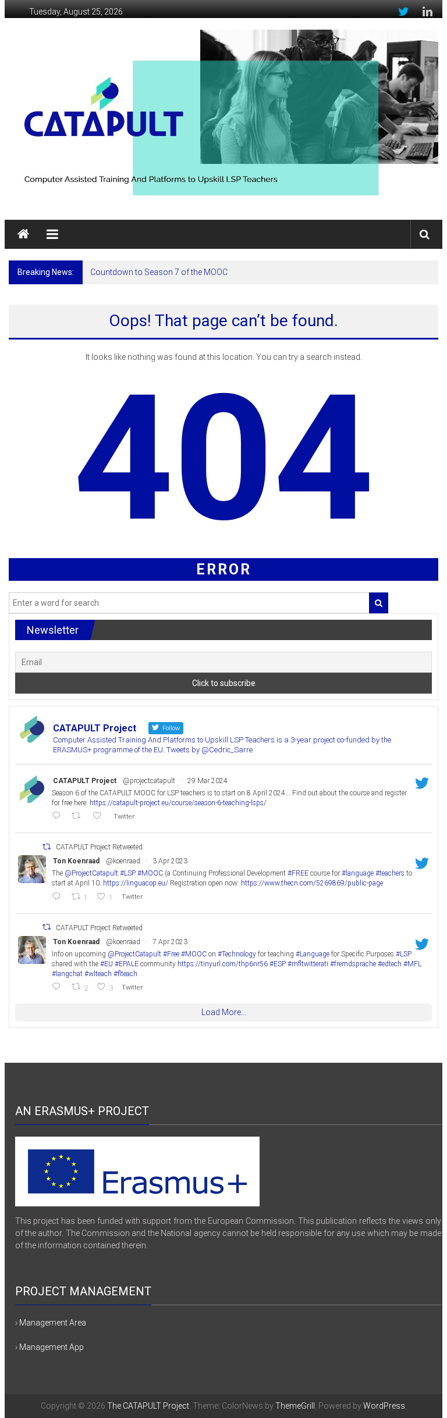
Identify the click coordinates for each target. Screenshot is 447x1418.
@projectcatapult (149, 781)
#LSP (128, 873)
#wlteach (98, 974)
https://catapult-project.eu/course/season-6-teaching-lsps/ (178, 803)
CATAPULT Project (84, 781)
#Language (312, 954)
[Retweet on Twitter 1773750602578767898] (79, 816)
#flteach (125, 974)
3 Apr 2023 (169, 861)
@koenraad (123, 861)
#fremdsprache (353, 964)
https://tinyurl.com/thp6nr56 (223, 964)
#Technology (237, 954)
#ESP (277, 964)
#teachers (390, 873)
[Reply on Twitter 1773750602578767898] (58, 816)
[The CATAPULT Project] (23, 234)
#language (358, 873)
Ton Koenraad (76, 861)
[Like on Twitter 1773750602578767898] (100, 816)
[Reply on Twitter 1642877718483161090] (58, 897)
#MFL (412, 964)
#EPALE (127, 964)
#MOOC (150, 873)
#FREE (298, 873)
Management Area (52, 1322)
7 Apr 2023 (169, 942)
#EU (106, 964)
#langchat (67, 974)
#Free (171, 954)
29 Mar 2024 (207, 781)
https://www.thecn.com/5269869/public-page (312, 883)
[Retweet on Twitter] (46, 846)
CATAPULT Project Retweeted (99, 847)
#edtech (390, 964)
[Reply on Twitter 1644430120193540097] (58, 987)
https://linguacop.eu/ (135, 883)
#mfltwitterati (308, 964)
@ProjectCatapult (91, 873)
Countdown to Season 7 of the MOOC (159, 272)
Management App (51, 1347)
